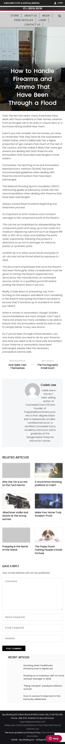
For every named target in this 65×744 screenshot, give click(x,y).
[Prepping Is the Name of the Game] (16, 535)
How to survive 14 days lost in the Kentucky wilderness (41, 697)
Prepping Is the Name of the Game (15, 548)
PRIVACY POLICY (36, 725)
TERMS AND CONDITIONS (16, 725)
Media (46, 15)
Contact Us (32, 24)
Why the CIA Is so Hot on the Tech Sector (15, 483)
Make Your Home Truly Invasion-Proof (48, 514)
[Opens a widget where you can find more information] (53, 739)
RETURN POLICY (53, 725)
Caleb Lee (48, 385)
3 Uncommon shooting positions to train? (48, 483)
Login (60, 3)
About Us (30, 15)
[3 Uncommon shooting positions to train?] (49, 470)
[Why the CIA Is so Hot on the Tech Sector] (16, 470)
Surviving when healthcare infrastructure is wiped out (38, 667)
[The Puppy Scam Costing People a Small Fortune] (49, 535)
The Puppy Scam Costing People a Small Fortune (48, 550)
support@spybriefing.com (32, 721)
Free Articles (23, 20)
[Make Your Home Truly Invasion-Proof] (49, 501)
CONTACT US (32, 729)
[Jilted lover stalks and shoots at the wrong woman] (16, 501)
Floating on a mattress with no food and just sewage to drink (43, 677)
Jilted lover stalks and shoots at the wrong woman (15, 516)
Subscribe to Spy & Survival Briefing (21, 3)
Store (15, 15)
